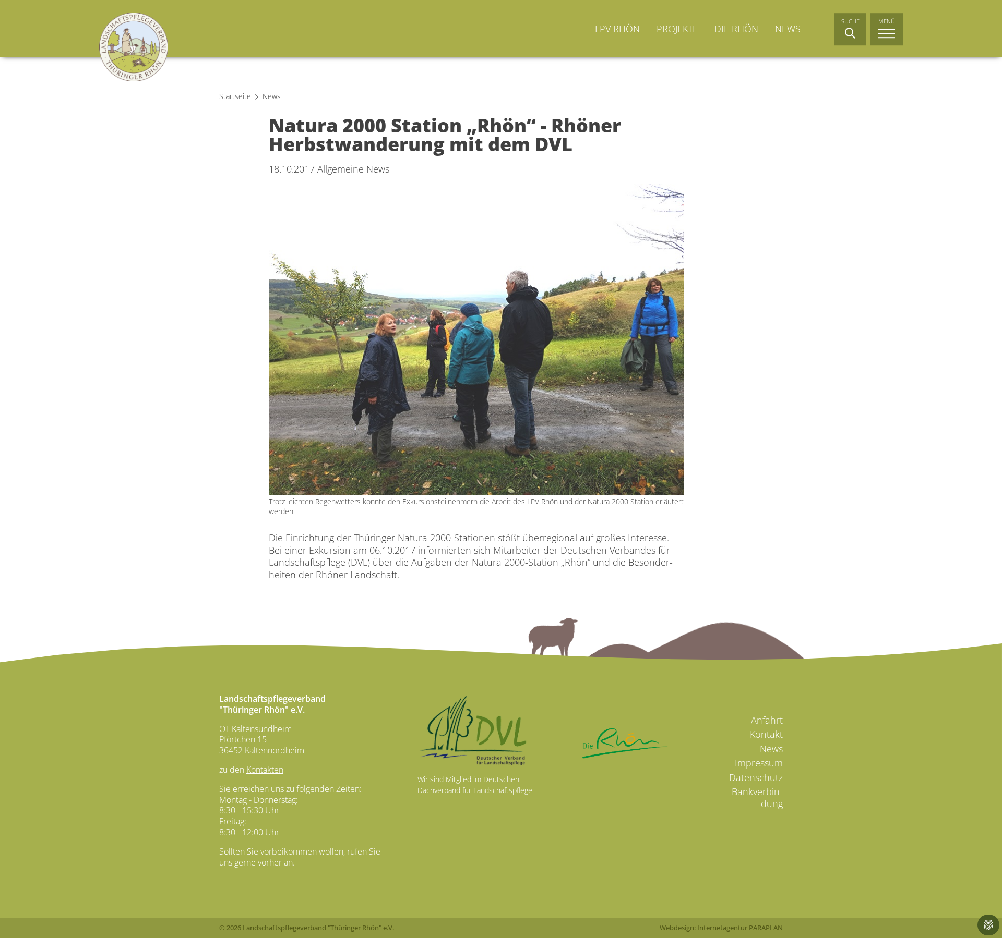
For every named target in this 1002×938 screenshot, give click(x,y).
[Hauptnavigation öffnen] (886, 29)
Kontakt (766, 734)
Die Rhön (736, 28)
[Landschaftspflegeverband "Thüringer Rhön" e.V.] (133, 47)
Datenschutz (756, 777)
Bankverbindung (757, 797)
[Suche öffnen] (850, 29)
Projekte (677, 28)
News (788, 28)
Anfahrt (767, 720)
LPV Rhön (617, 28)
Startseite (235, 96)
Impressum (759, 763)
